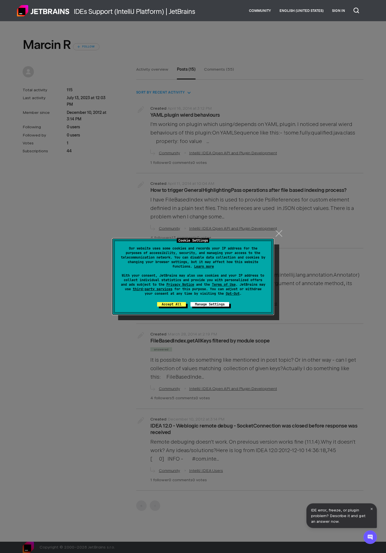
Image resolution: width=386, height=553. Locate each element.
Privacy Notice (180, 284)
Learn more (204, 266)
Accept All (171, 304)
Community (260, 11)
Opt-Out (233, 293)
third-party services (152, 289)
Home (43, 10)
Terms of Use (224, 284)
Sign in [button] (338, 11)
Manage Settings (210, 304)
